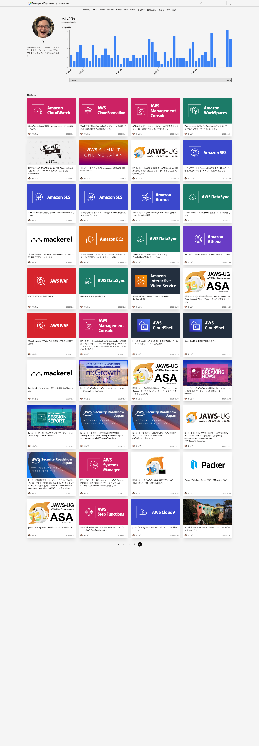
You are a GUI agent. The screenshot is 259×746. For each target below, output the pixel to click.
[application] (147, 60)
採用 (174, 9)
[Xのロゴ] (43, 41)
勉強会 (161, 9)
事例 (168, 9)
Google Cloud (122, 9)
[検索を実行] (201, 3)
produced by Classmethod (57, 3)
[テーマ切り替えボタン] (230, 3)
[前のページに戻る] (118, 544)
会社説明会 (151, 9)
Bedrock (110, 9)
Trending (87, 9)
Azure (132, 9)
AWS (95, 9)
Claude (102, 9)
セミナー (141, 9)
